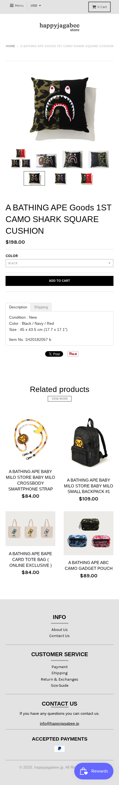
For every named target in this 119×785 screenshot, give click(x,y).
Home (10, 46)
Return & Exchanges (59, 679)
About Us (59, 629)
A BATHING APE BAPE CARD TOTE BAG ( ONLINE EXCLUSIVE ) (30, 559)
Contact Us (59, 635)
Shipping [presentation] (41, 307)
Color (12, 255)
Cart (102, 7)
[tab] (18, 307)
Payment (59, 667)
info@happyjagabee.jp (59, 723)
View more (59, 399)
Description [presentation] (18, 307)
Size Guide (59, 685)
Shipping (59, 673)
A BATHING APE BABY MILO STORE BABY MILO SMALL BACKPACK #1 (88, 486)
